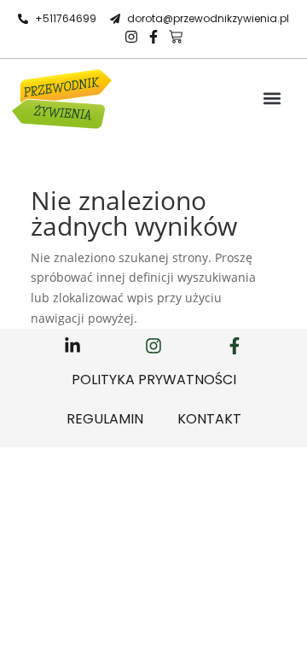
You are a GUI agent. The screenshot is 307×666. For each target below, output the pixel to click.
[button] (272, 99)
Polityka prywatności (154, 379)
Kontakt (209, 419)
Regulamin (105, 419)
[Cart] (175, 37)
